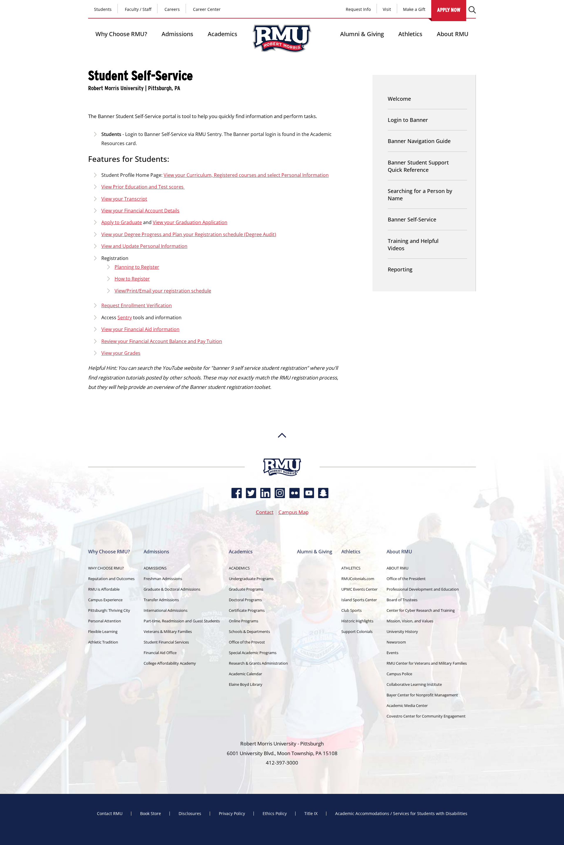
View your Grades (120, 353)
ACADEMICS (239, 568)
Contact (264, 512)
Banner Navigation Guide (419, 141)
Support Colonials (356, 631)
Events (392, 652)
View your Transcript (124, 199)
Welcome (399, 98)
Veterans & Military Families (168, 631)
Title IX (311, 814)
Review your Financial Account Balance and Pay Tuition (161, 341)
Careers (172, 9)
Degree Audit (260, 234)
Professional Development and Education (423, 589)
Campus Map (293, 512)
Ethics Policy (275, 814)
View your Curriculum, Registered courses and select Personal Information (246, 175)
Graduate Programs (246, 589)
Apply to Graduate (121, 222)
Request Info (358, 9)
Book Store (150, 814)
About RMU (453, 34)
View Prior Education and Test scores (143, 187)
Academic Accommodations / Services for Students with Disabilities (401, 814)
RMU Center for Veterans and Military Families (427, 663)
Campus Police (399, 673)
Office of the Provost (247, 642)
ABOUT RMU (397, 568)
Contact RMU (109, 814)
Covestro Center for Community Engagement (426, 716)
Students (103, 9)
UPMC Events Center (359, 589)
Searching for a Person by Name (420, 194)
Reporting (400, 269)
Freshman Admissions (163, 578)
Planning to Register (137, 267)
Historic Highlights (357, 621)
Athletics (410, 34)
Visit (387, 9)
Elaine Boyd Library (245, 684)
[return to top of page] (282, 455)
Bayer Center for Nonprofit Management (422, 695)
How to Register (132, 278)
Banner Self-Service (412, 219)
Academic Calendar (245, 673)
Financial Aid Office (160, 652)
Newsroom (396, 642)
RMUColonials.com (357, 578)
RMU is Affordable (104, 589)
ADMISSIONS (155, 568)
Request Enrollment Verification (136, 305)
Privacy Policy (232, 814)
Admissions (177, 34)
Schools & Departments (249, 631)
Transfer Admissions (161, 599)
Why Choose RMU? (121, 34)
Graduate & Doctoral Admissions (172, 589)
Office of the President (406, 578)
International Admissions (165, 610)
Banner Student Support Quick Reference (418, 166)
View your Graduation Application (190, 222)
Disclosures (190, 814)
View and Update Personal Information (144, 246)
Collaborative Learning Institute (414, 684)
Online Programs (243, 621)
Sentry (125, 317)
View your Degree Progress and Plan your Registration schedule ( (173, 234)
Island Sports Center (359, 599)
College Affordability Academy (170, 663)
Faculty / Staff (138, 9)
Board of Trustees (402, 599)
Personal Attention (104, 621)
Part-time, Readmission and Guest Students (182, 621)
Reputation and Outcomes (111, 578)
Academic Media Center (407, 705)
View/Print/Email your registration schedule (163, 291)
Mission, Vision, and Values (410, 621)
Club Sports (351, 610)
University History (402, 631)
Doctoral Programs (245, 599)
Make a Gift (414, 9)
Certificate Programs (247, 610)
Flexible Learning (103, 631)
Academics (222, 34)
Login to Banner (408, 119)
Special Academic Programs (252, 652)
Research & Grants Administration (258, 663)
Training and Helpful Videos (413, 244)
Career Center (207, 9)
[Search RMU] (472, 10)
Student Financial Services (166, 642)
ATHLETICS (350, 568)
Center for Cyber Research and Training (421, 610)
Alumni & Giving (362, 34)
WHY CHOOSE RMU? (106, 568)
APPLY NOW (448, 10)
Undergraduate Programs (251, 578)
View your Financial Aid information (140, 329)
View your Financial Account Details (140, 210)
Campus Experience (105, 599)
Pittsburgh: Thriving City (109, 610)
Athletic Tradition (103, 642)
